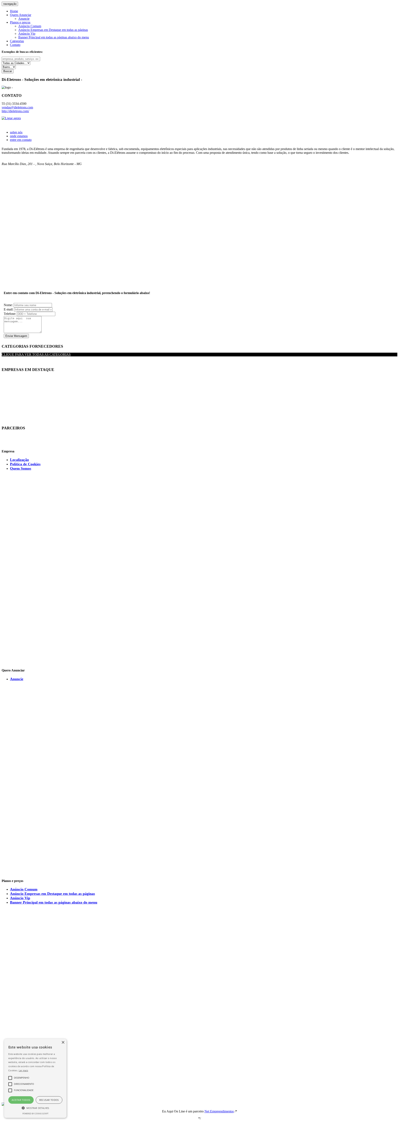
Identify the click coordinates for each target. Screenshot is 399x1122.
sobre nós (16, 132)
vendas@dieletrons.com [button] (17, 107)
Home (14, 11)
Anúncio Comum (29, 26)
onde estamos (19, 136)
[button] (35, 1108)
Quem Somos (20, 468)
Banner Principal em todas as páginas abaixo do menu (53, 37)
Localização (19, 460)
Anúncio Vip (26, 33)
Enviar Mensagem (16, 335)
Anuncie (24, 18)
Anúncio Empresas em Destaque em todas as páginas (53, 30)
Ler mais (23, 1070)
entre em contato (21, 140)
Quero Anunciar (20, 15)
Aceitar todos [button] (21, 1099)
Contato (15, 45)
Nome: (9, 305)
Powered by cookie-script (35, 1113)
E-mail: (9, 309)
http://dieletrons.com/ (15, 111)
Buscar (7, 71)
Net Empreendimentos (219, 1111)
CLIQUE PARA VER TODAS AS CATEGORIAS (36, 354)
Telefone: (10, 313)
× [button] (62, 1042)
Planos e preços (20, 22)
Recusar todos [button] (49, 1099)
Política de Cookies (25, 464)
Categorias (17, 41)
